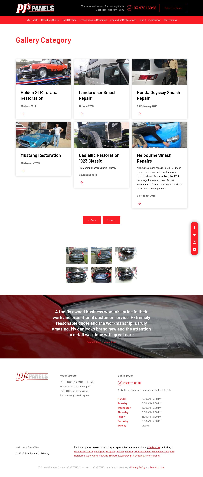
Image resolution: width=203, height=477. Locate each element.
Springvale (99, 451)
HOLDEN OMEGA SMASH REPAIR (76, 381)
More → (111, 220)
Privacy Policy (137, 467)
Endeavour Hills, (143, 451)
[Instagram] (194, 241)
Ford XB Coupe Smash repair (74, 390)
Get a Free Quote (173, 7)
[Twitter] (194, 234)
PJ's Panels (32, 19)
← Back (92, 220)
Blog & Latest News (149, 19)
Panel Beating (69, 19)
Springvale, (169, 451)
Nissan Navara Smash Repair (74, 386)
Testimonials (170, 19)
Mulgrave (110, 451)
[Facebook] (194, 227)
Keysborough (125, 455)
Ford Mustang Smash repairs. (74, 395)
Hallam (120, 451)
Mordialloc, (79, 455)
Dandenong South (83, 451)
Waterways (92, 455)
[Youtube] (194, 249)
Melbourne (154, 447)
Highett (113, 455)
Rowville (103, 455)
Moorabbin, (157, 451)
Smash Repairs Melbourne (93, 19)
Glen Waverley (152, 455)
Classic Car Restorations (123, 19)
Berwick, (130, 451)
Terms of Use (157, 467)
